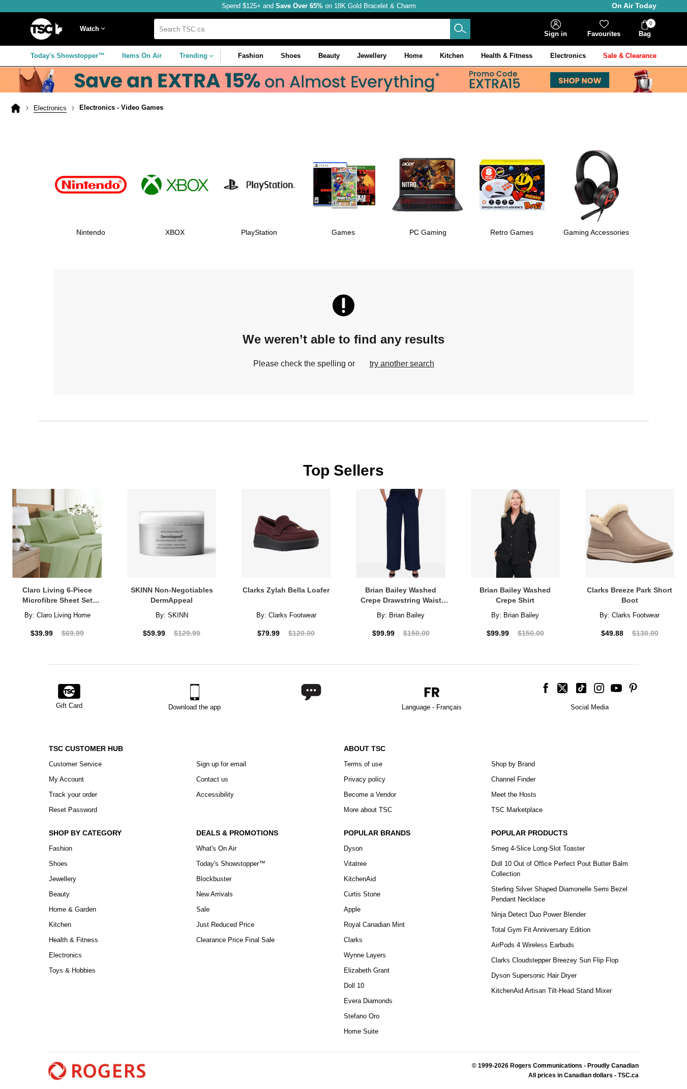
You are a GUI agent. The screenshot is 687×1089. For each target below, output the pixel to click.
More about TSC (368, 810)
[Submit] (460, 29)
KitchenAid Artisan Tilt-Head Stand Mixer (551, 990)
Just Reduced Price (225, 924)
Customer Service (75, 764)
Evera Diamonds (368, 1001)
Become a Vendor (370, 794)
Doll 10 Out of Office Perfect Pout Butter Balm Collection (559, 869)
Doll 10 (354, 985)
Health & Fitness (73, 940)
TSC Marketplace (517, 810)
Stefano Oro (361, 1016)
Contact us (212, 779)
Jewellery (62, 879)
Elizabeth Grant (367, 970)
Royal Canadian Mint (374, 924)
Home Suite (361, 1031)
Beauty (59, 894)
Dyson (353, 848)
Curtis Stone (362, 894)
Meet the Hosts (513, 794)
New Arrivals (214, 894)
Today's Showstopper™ (68, 55)
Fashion (60, 848)
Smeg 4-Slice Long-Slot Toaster (538, 848)
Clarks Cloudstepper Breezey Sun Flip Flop (554, 960)
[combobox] (312, 29)
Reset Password (73, 810)
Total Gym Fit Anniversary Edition (540, 930)
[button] (94, 29)
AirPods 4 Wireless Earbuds (532, 945)
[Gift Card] (69, 692)
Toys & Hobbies (72, 970)
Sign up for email (221, 764)
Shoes (58, 863)
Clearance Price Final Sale (235, 940)
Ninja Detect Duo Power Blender (538, 914)
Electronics (50, 108)
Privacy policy (364, 779)
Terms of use (363, 764)
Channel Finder (513, 779)
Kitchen (60, 924)
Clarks (353, 940)
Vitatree (355, 863)
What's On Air (216, 848)
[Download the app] (194, 692)
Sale (203, 909)
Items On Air (142, 55)
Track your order (73, 794)
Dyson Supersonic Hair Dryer (534, 975)
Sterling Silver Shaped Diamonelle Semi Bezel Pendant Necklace (559, 894)
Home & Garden (72, 909)
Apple (352, 909)
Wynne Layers (365, 955)
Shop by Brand (513, 764)
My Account (66, 779)
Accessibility (215, 794)
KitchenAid (360, 879)
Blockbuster (213, 879)
